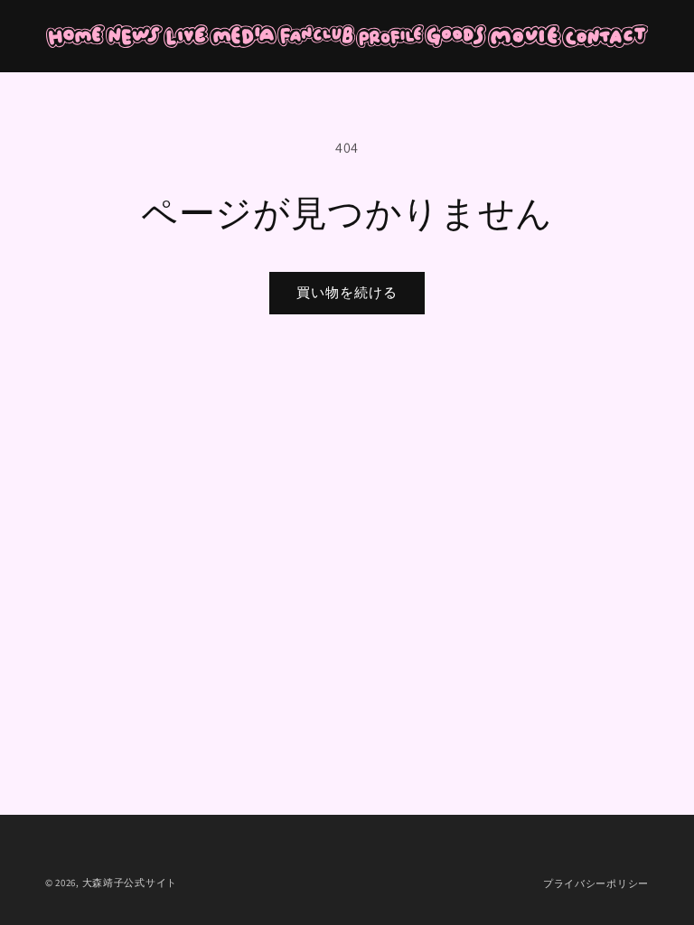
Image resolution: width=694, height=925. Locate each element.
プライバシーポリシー (596, 883)
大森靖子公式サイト (129, 882)
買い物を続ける (347, 292)
